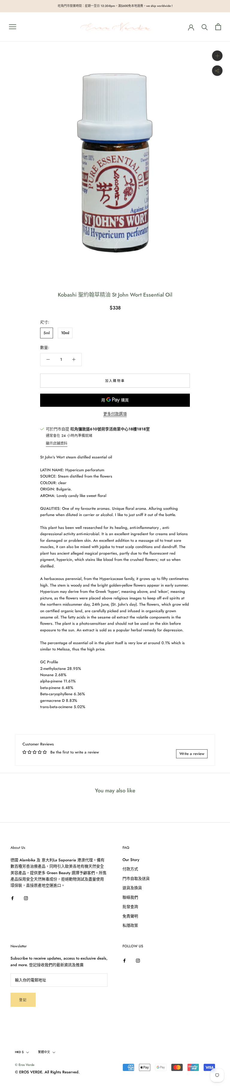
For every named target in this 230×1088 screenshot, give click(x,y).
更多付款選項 (115, 414)
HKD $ (19, 1052)
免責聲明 (130, 916)
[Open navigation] (12, 26)
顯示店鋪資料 (56, 443)
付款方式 (130, 869)
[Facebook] (12, 898)
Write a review (191, 753)
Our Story (130, 860)
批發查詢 (130, 906)
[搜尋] (205, 27)
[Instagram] (26, 898)
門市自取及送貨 (136, 878)
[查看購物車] (218, 26)
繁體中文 (44, 1052)
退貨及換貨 (132, 888)
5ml (46, 333)
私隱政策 (130, 925)
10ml (65, 333)
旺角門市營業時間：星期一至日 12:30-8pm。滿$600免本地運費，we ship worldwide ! (115, 6)
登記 (23, 1000)
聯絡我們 (130, 897)
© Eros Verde (24, 1064)
